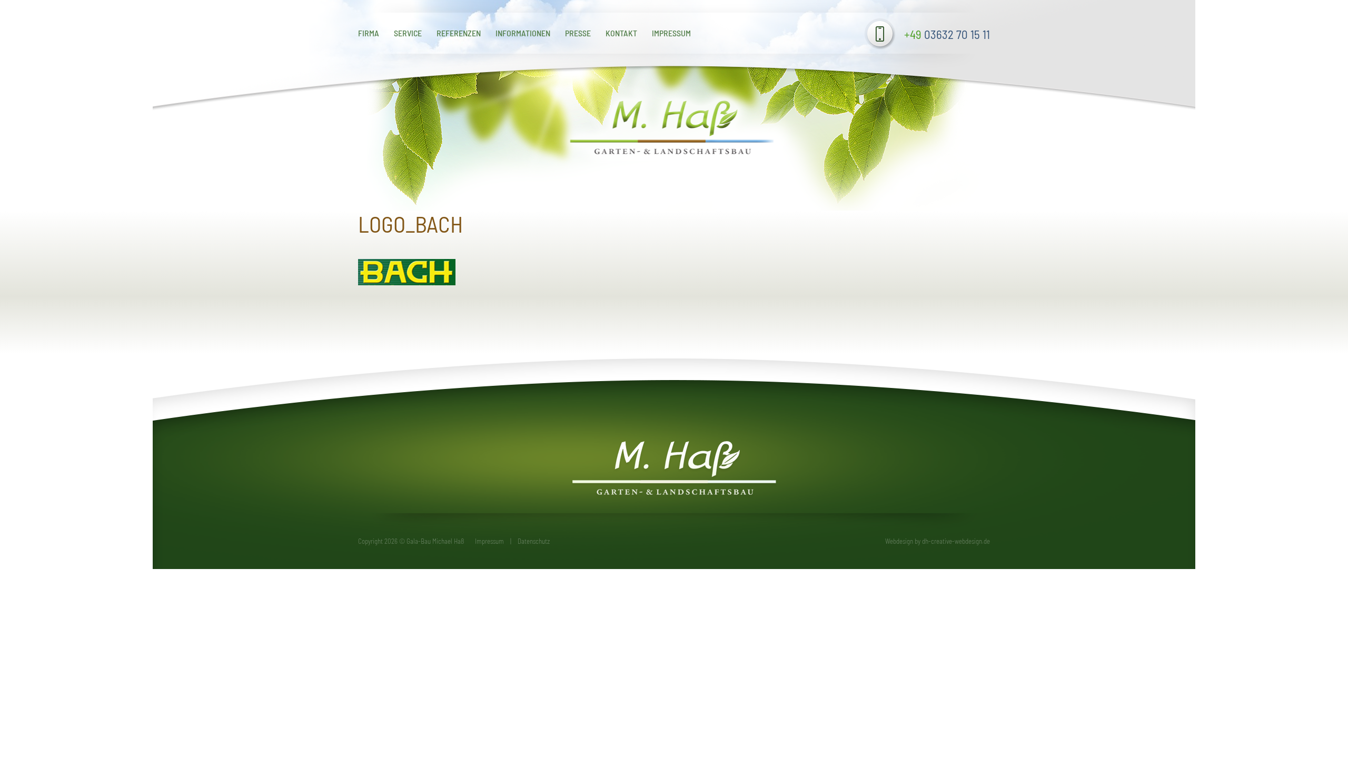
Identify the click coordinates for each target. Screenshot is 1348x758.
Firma (368, 33)
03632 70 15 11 (947, 34)
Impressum (671, 33)
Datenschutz (534, 541)
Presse (578, 33)
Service (408, 33)
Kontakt (621, 33)
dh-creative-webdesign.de (956, 541)
